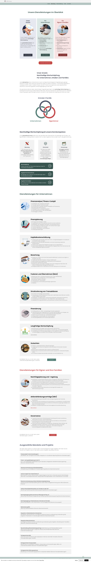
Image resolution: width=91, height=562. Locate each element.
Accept (86, 560)
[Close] (89, 560)
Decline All (81, 560)
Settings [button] (76, 560)
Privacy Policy (41, 560)
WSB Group (9, 1)
